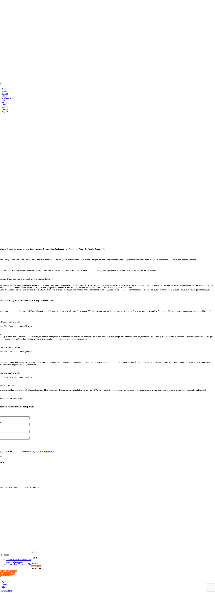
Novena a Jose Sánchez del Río (18, 564)
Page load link (6, 591)
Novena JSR (49, 452)
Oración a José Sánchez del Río (18, 560)
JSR (41, 452)
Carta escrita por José (14, 562)
